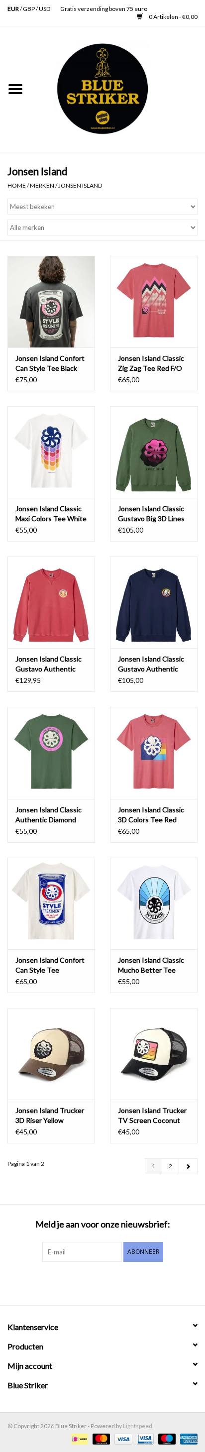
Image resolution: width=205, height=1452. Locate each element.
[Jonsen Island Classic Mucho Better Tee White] (154, 903)
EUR (13, 8)
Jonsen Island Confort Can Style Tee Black (50, 363)
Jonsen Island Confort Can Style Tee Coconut (50, 965)
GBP (29, 8)
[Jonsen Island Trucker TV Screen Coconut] (154, 1054)
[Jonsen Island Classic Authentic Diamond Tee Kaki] (51, 752)
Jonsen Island (80, 185)
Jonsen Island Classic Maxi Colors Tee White (51, 513)
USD (44, 8)
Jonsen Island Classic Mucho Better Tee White (151, 965)
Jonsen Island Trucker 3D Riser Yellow (49, 1115)
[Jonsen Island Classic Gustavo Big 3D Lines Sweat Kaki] (154, 452)
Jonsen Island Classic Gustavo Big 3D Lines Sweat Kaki (151, 514)
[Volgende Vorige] (188, 1166)
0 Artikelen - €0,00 (173, 16)
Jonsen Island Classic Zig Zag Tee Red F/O (151, 363)
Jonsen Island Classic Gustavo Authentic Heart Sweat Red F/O (48, 664)
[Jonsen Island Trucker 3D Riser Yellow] (51, 1054)
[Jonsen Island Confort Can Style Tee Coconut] (51, 903)
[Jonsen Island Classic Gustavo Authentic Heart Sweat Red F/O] (51, 602)
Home (16, 185)
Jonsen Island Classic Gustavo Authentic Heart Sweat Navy (151, 664)
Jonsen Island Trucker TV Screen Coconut (152, 1115)
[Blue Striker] (118, 88)
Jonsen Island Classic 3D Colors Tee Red (151, 814)
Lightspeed (137, 1426)
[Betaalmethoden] (78, 1438)
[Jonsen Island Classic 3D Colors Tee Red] (154, 752)
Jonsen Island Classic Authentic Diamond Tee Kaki (48, 815)
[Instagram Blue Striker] (111, 1282)
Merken (42, 185)
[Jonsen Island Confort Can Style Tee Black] (51, 301)
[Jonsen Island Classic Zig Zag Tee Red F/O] (154, 301)
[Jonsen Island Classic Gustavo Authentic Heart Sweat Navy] (154, 602)
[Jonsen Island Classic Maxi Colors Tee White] (51, 452)
